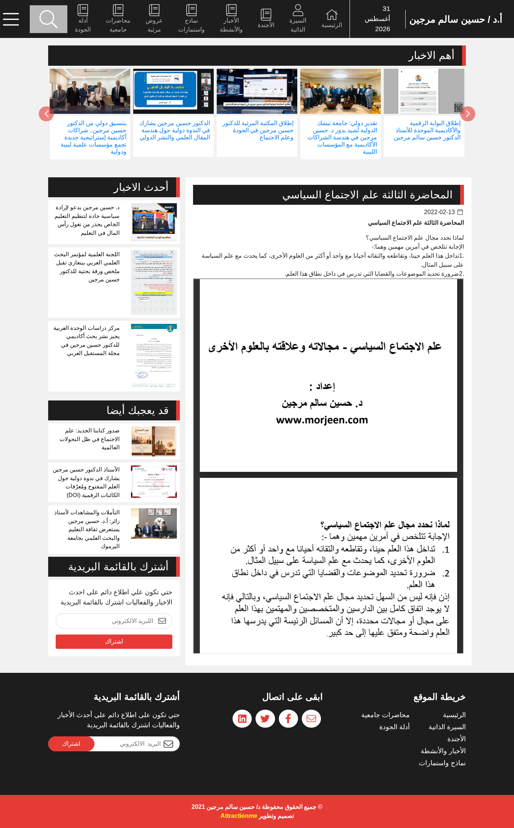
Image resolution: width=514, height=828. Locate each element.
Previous (467, 113)
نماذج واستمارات (191, 25)
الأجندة (266, 25)
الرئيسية (331, 25)
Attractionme (239, 816)
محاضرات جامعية (118, 25)
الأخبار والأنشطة (231, 25)
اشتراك (114, 641)
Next (46, 113)
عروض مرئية (154, 25)
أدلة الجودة (83, 25)
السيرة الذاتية (297, 25)
